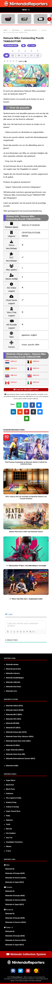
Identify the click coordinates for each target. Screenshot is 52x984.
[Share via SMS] (40, 411)
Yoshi (8, 824)
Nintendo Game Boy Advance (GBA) (19, 736)
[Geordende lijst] (20, 631)
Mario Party (10, 789)
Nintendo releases (13, 673)
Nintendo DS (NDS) (13, 728)
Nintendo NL (10, 869)
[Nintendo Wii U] (41, 19)
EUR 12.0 (14, 361)
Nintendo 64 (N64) (13, 745)
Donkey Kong (11, 802)
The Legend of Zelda (13, 798)
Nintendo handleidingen (15, 678)
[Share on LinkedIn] (13, 411)
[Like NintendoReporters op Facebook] (13, 971)
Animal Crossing (12, 807)
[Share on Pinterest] (26, 411)
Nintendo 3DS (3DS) (13, 719)
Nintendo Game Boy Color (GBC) (18, 741)
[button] (26, 10)
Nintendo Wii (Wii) (12, 723)
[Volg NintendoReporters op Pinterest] (28, 971)
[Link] (30, 631)
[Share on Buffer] (33, 411)
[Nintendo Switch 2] (8, 19)
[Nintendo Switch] (24, 19)
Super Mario (10, 780)
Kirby (8, 816)
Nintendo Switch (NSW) (14, 710)
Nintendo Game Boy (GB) (15, 754)
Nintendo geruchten (13, 669)
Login (10, 614)
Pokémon (9, 793)
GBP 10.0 (14, 375)
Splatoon (9, 820)
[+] (33, 632)
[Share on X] (25, 405)
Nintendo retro (11, 691)
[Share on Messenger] (39, 405)
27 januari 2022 (11, 45)
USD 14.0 (36, 375)
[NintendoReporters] (26, 6)
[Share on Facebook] (32, 405)
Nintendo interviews (13, 687)
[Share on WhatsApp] (19, 405)
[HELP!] (36, 971)
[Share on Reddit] (20, 411)
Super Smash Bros (13, 811)
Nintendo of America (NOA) (15, 878)
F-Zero (8, 851)
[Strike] (17, 631)
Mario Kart (10, 785)
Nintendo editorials (13, 682)
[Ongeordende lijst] (23, 631)
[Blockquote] (27, 631)
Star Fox (9, 838)
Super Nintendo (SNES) (15, 750)
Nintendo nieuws (12, 664)
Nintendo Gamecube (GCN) (16, 732)
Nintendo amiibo (12, 766)
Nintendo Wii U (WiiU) (14, 714)
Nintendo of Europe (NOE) (15, 873)
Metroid (9, 829)
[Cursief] (11, 631)
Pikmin (8, 846)
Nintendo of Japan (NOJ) (14, 882)
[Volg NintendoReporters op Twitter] (20, 971)
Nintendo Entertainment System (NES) (20, 758)
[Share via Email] (26, 418)
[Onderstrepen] (14, 631)
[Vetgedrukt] (7, 631)
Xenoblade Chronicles (14, 842)
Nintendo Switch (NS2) (14, 706)
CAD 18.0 (14, 382)
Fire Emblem (11, 833)
